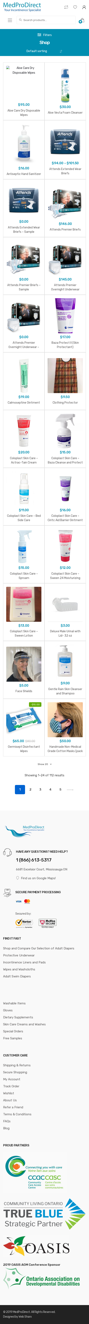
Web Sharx (25, 1316)
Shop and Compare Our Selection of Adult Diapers (38, 948)
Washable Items (14, 1003)
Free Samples (12, 1038)
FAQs (7, 1121)
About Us (10, 1100)
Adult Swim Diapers (17, 976)
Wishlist (8, 1093)
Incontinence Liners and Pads (24, 962)
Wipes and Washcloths (19, 969)
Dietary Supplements (18, 1017)
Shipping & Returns (17, 1065)
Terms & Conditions (17, 1114)
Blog (6, 1128)
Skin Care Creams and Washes (24, 1024)
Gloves (8, 1010)
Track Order (11, 1086)
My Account (11, 1079)
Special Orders (13, 1031)
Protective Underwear (19, 955)
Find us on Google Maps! (38, 878)
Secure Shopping (15, 1072)
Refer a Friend (13, 1107)
